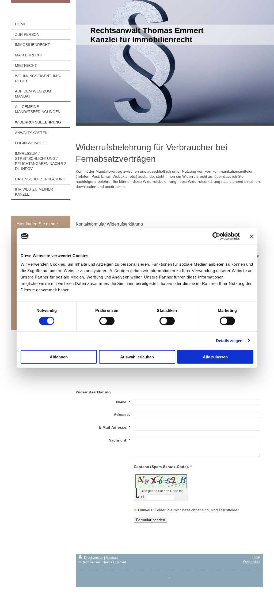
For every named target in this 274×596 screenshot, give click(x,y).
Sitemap (112, 558)
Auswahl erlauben (137, 356)
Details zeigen (229, 340)
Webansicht (251, 562)
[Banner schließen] (251, 236)
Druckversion (93, 558)
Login (256, 557)
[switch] (107, 321)
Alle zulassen (215, 356)
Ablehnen (59, 356)
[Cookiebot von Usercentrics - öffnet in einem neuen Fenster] (216, 236)
